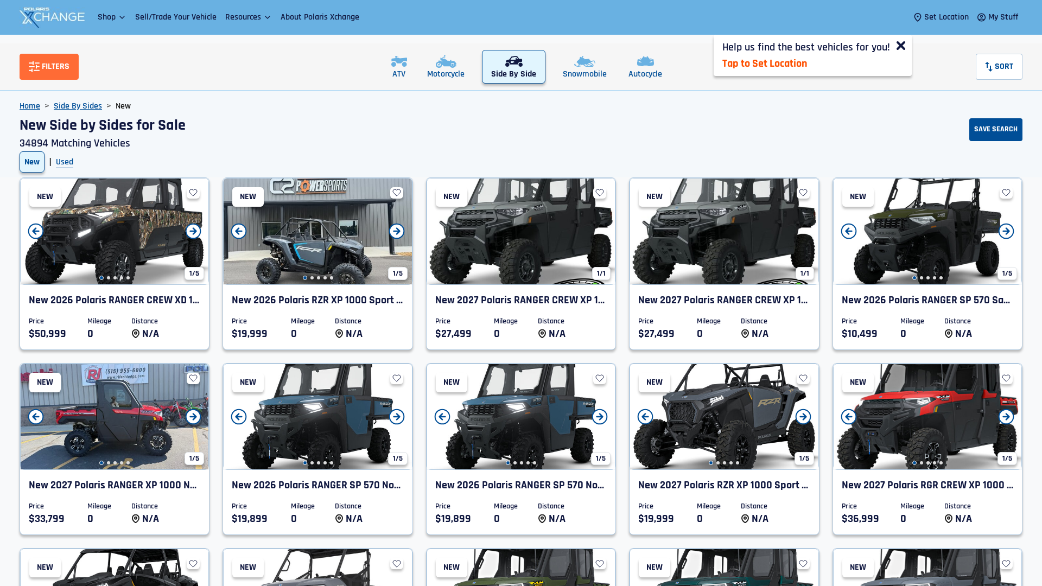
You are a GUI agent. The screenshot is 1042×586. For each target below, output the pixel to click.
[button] (112, 17)
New (32, 162)
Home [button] (30, 106)
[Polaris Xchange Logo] (52, 17)
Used (64, 162)
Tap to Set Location (764, 63)
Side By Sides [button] (78, 106)
